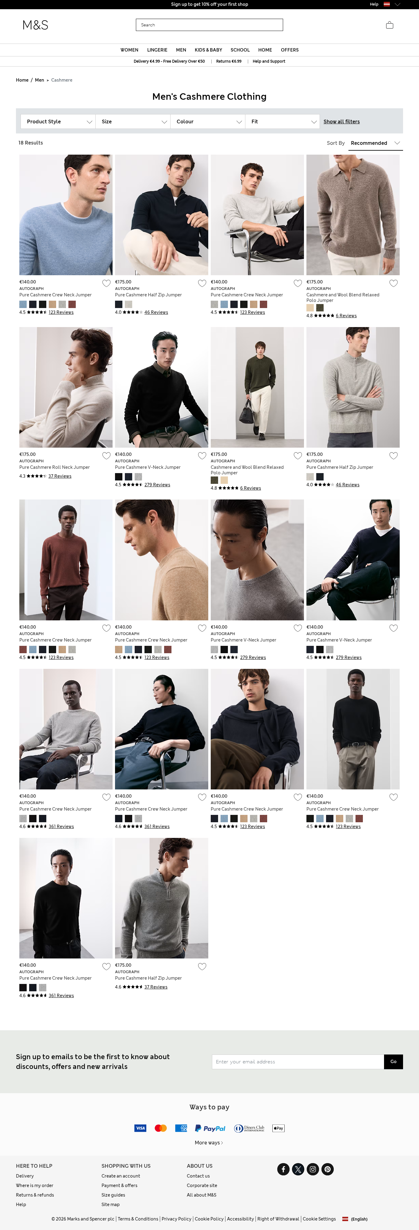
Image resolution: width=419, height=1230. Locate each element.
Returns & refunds (35, 1195)
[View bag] (389, 25)
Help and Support (269, 61)
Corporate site (202, 1185)
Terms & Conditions (138, 1219)
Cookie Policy (209, 1219)
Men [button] (181, 50)
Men (39, 80)
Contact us (198, 1176)
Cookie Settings (319, 1219)
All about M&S (201, 1195)
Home (22, 80)
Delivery (25, 1176)
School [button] (240, 50)
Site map (111, 1204)
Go (393, 1061)
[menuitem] (130, 50)
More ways (207, 1142)
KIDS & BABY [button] (208, 50)
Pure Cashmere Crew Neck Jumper (55, 295)
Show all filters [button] (342, 121)
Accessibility (240, 1219)
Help (21, 1204)
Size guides (113, 1195)
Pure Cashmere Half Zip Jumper (148, 295)
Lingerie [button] (157, 50)
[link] (386, 4)
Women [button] (129, 50)
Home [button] (265, 50)
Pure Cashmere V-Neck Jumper (148, 467)
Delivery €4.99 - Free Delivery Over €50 (169, 61)
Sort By (336, 143)
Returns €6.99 (228, 61)
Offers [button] (290, 50)
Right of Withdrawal (278, 1219)
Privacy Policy (176, 1219)
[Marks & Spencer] (35, 25)
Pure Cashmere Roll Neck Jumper (54, 467)
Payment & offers (119, 1185)
